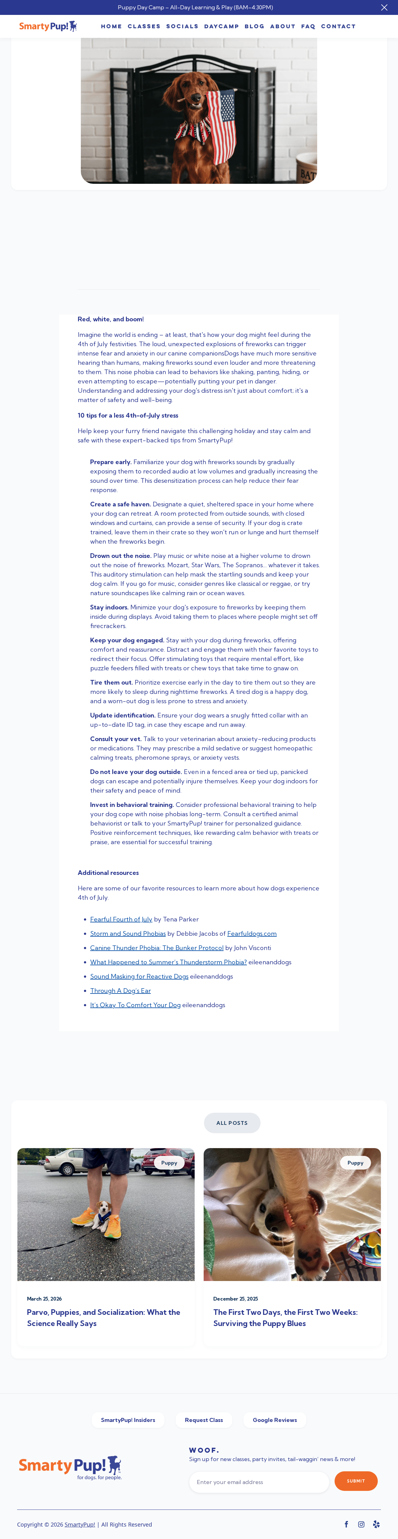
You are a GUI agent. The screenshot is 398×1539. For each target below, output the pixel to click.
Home (112, 26)
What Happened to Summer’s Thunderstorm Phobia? (168, 962)
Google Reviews (275, 1420)
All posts (232, 1123)
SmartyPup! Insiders (128, 1420)
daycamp (221, 26)
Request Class (204, 1420)
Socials (182, 26)
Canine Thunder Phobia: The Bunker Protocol (157, 948)
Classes (144, 26)
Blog (255, 26)
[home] (48, 26)
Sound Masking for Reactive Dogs (139, 976)
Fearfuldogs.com (252, 933)
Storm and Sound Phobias (128, 933)
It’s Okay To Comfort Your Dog (135, 1005)
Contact (338, 26)
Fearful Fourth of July (121, 919)
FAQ (308, 26)
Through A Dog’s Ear (120, 990)
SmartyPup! (80, 1524)
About (283, 26)
